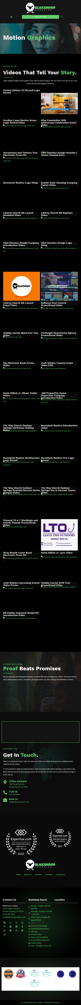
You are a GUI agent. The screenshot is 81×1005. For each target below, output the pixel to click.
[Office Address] (5, 782)
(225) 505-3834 (9, 914)
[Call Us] (5, 792)
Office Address (18, 781)
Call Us (13, 791)
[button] (11, 17)
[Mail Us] (5, 800)
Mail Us (13, 799)
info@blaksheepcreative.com (14, 917)
